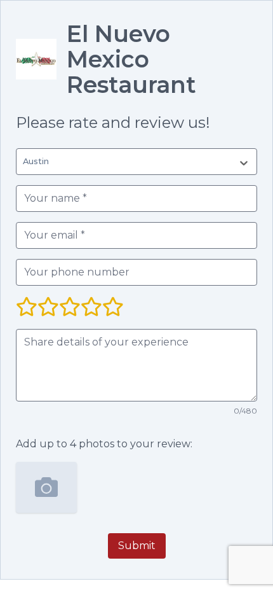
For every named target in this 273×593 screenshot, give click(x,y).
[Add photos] (46, 487)
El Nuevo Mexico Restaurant (131, 59)
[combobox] (25, 161)
